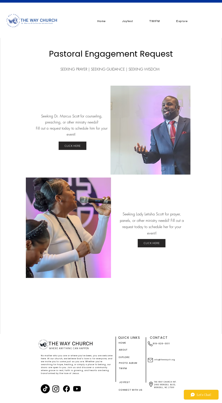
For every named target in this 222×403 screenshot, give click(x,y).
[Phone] (150, 343)
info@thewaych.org (164, 359)
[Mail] (150, 360)
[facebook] (66, 388)
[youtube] (77, 388)
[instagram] (55, 388)
